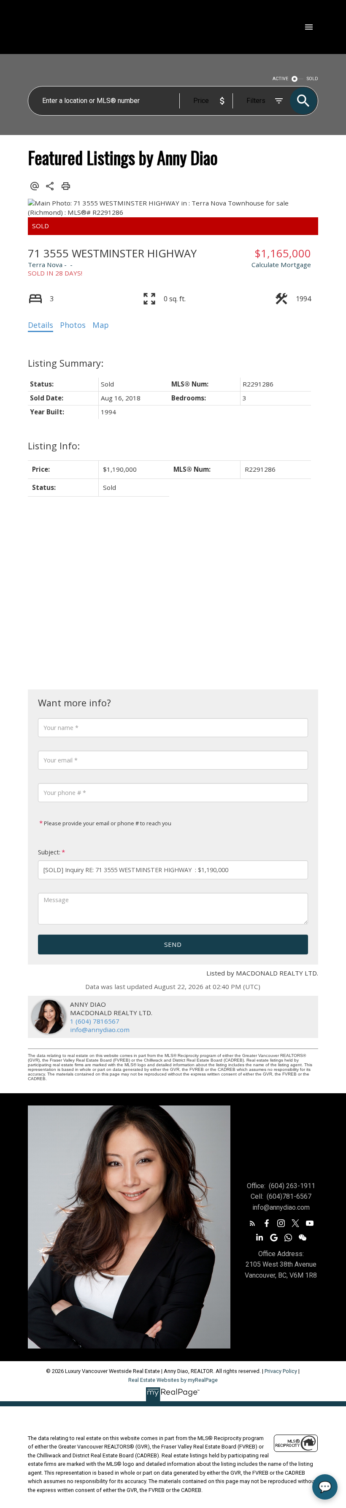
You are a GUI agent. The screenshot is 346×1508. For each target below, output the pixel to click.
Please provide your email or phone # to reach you (107, 823)
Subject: (49, 852)
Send (172, 944)
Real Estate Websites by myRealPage (173, 1380)
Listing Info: (54, 446)
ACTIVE (280, 78)
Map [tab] (100, 325)
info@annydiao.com (100, 1029)
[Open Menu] (309, 27)
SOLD (312, 78)
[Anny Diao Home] (96, 27)
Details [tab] (40, 325)
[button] (252, 1223)
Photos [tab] (73, 325)
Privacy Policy (281, 1371)
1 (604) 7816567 (94, 1021)
